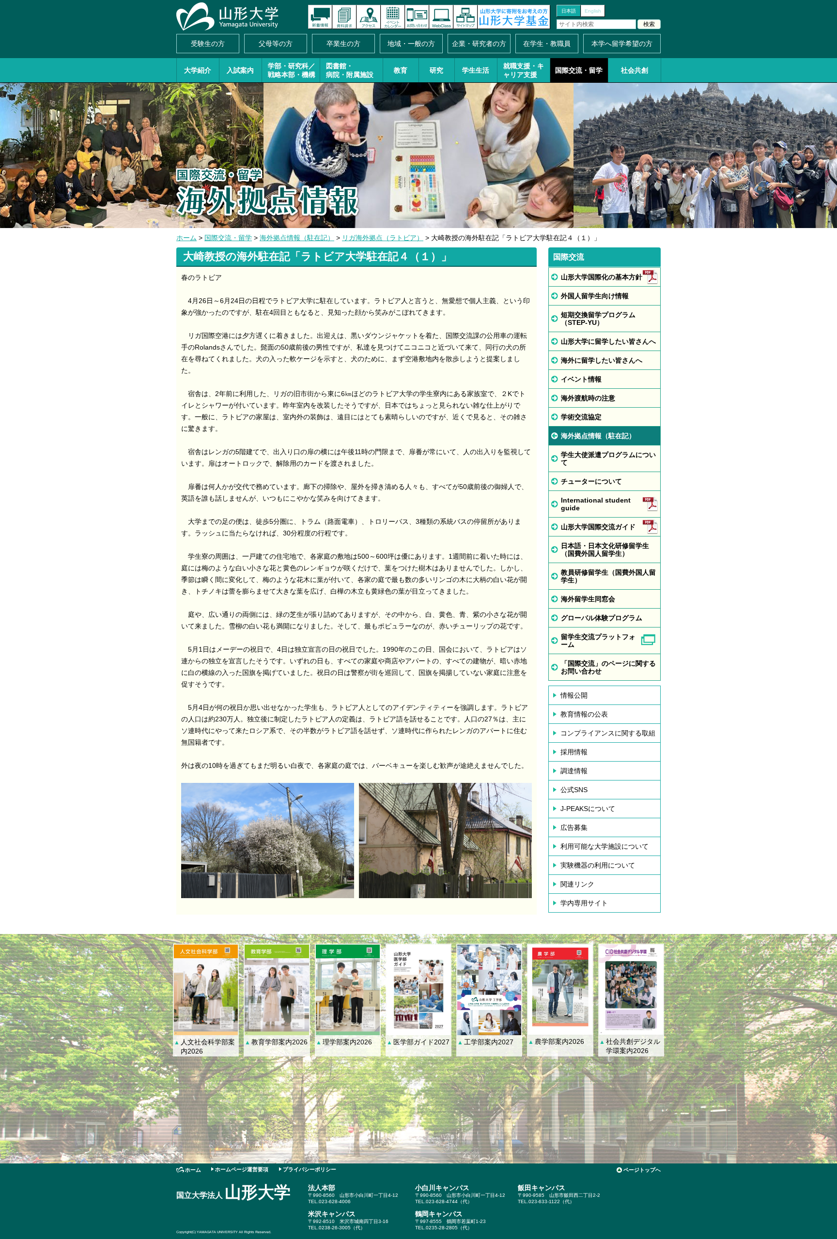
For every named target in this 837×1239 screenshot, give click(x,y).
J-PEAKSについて (587, 808)
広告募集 (574, 827)
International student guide (596, 504)
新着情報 (320, 17)
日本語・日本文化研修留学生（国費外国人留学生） (605, 549)
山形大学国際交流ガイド (598, 527)
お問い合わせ (417, 17)
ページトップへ (642, 1170)
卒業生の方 (343, 43)
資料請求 (344, 17)
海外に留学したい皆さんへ (601, 360)
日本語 (568, 11)
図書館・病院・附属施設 (349, 70)
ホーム (186, 238)
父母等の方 (276, 43)
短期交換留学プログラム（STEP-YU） (598, 318)
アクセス (368, 17)
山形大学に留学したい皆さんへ (608, 341)
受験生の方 (208, 43)
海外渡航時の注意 (588, 398)
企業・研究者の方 (479, 43)
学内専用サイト (584, 903)
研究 (436, 70)
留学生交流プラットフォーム (598, 640)
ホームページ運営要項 (241, 1169)
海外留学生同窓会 (588, 599)
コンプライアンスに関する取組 (607, 733)
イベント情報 (581, 379)
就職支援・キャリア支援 (523, 70)
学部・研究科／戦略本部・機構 (291, 70)
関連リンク (577, 884)
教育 (400, 70)
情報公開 (574, 695)
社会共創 (634, 70)
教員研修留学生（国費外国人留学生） (608, 576)
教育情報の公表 (584, 714)
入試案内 (240, 70)
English (593, 11)
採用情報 (574, 752)
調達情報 (574, 771)
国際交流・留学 (579, 70)
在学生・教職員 (547, 43)
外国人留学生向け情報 (595, 296)
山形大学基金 (514, 17)
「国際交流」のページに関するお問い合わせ (608, 667)
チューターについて (591, 481)
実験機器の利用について (597, 865)
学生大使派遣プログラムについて (608, 458)
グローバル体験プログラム (601, 618)
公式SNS (574, 790)
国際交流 (568, 257)
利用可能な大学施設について (604, 846)
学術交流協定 (581, 417)
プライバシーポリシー (309, 1169)
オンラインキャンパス (441, 17)
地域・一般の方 (411, 43)
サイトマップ (465, 17)
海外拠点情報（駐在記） (297, 238)
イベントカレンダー (393, 17)
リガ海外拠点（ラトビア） (382, 238)
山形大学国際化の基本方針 (601, 277)
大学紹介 (197, 70)
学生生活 (475, 70)
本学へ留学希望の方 (621, 43)
